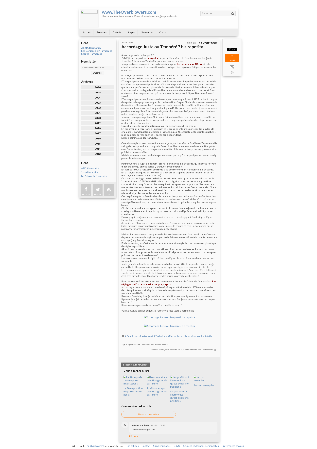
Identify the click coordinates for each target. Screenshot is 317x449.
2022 (98, 107)
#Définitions (132, 336)
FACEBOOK (86, 194)
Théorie (117, 32)
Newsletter (147, 32)
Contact (163, 32)
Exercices (102, 32)
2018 (98, 128)
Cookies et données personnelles (201, 446)
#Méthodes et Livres (179, 336)
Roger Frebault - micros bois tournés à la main (147, 344)
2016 (98, 138)
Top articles (132, 446)
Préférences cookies (233, 446)
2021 (98, 112)
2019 (98, 123)
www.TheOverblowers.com (129, 12)
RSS (109, 194)
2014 (98, 148)
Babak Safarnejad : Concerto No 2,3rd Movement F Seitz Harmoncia (182, 349)
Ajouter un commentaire (148, 414)
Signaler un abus (162, 446)
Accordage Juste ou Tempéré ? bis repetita (162, 46)
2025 (98, 92)
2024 (98, 97)
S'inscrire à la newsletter (135, 364)
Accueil (86, 32)
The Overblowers (94, 446)
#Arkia (208, 336)
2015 (98, 143)
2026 (98, 87)
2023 (98, 102)
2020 (98, 117)
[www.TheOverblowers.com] (89, 18)
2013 (98, 153)
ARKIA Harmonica (91, 47)
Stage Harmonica (89, 172)
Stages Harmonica (91, 53)
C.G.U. (177, 446)
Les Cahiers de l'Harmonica (96, 50)
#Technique (160, 336)
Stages (131, 32)
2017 (98, 133)
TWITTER (97, 194)
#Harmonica (197, 336)
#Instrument (146, 336)
